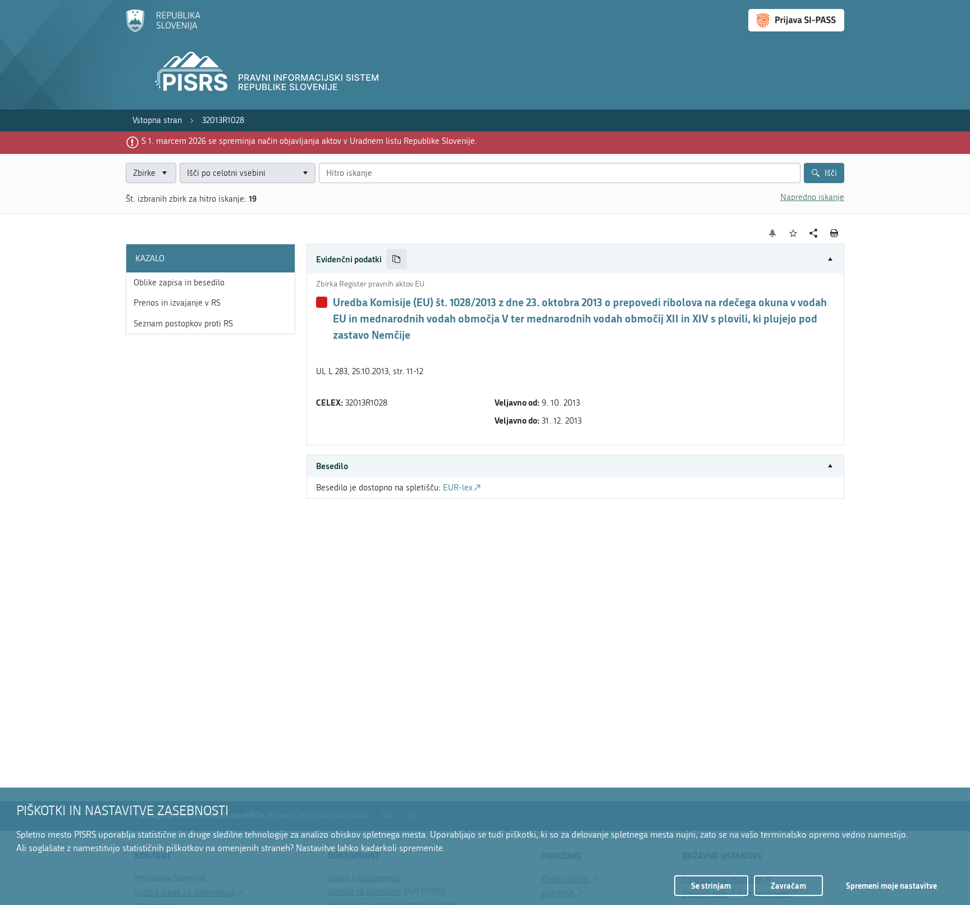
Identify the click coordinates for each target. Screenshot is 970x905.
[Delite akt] (813, 233)
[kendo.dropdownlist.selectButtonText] (305, 173)
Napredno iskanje (812, 197)
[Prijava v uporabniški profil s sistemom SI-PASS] (796, 20)
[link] (157, 120)
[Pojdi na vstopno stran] (163, 30)
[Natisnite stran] (834, 233)
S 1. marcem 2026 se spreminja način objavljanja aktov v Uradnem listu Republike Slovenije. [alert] (309, 141)
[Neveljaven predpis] (321, 302)
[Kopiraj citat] (396, 259)
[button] (575, 259)
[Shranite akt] (793, 233)
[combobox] (247, 173)
